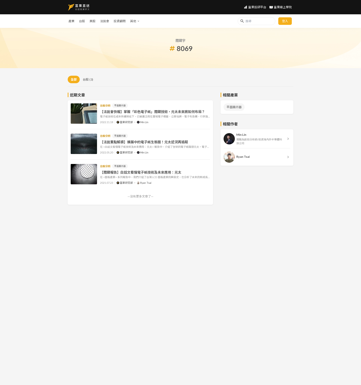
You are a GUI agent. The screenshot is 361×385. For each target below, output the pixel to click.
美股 (92, 21)
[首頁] (79, 7)
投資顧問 (120, 21)
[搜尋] (242, 21)
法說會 (104, 21)
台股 (82, 21)
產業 (71, 21)
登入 (285, 21)
